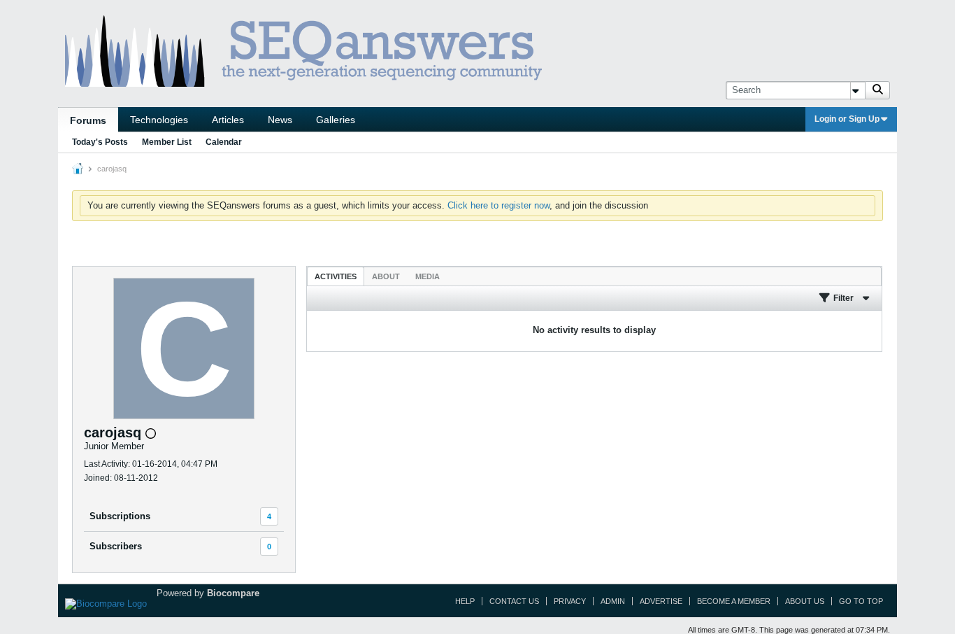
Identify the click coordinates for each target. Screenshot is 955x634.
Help (465, 601)
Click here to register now (498, 205)
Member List (167, 142)
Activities (336, 276)
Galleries (335, 119)
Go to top (861, 601)
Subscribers (115, 546)
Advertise (661, 601)
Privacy (570, 601)
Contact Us (514, 601)
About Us (804, 601)
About (386, 276)
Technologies (159, 119)
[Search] (877, 90)
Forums (88, 120)
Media (427, 276)
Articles (228, 119)
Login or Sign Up (846, 119)
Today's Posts (100, 142)
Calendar (224, 142)
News (280, 119)
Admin (613, 601)
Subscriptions (119, 516)
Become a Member (733, 601)
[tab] (335, 276)
